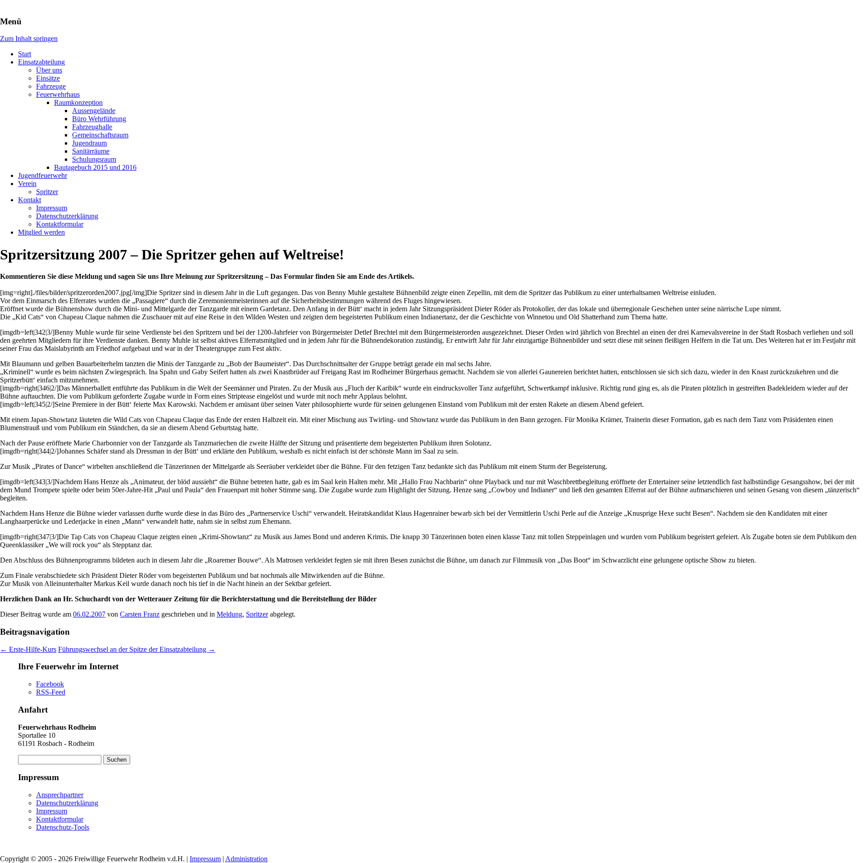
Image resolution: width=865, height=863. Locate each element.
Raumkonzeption (78, 102)
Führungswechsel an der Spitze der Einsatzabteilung (136, 649)
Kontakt (29, 200)
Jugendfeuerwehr (42, 175)
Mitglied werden (41, 232)
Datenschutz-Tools (62, 827)
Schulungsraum (94, 159)
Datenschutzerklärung (67, 216)
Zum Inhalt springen (29, 38)
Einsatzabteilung (41, 62)
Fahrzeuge (51, 86)
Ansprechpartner (59, 795)
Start (24, 54)
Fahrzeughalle (92, 127)
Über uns (49, 70)
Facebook (50, 684)
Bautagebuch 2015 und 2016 (95, 167)
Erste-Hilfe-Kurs (28, 649)
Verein (27, 183)
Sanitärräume (90, 151)
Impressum (51, 208)
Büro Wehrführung (99, 119)
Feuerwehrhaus (58, 94)
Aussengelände (93, 110)
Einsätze (48, 78)
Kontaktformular (59, 224)
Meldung (229, 614)
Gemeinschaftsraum (100, 135)
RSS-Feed (50, 692)
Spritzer (47, 191)
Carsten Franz (139, 614)
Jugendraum (89, 143)
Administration (246, 859)
